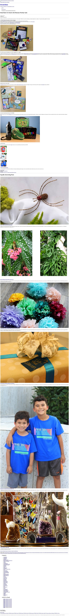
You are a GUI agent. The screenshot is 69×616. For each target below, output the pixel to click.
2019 (4, 602)
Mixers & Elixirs (6, 581)
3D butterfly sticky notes (3, 84)
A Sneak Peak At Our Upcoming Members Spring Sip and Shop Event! (10, 328)
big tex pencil (7, 54)
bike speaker (32, 21)
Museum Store (4, 9)
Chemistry (5, 562)
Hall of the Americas (6, 574)
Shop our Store (12, 6)
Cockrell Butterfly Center (7, 564)
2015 (4, 605)
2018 (4, 603)
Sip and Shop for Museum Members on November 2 (7, 383)
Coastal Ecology (6, 563)
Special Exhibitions (6, 590)
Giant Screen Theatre (6, 572)
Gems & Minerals (6, 571)
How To (5, 576)
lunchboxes (10, 114)
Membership (5, 580)
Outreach (5, 583)
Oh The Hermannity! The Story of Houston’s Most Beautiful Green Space (33, 552)
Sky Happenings (6, 589)
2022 (4, 600)
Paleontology (5, 584)
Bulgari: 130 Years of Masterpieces (8, 560)
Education (5, 565)
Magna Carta (5, 578)
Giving (4, 573)
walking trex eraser (26, 53)
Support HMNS (2, 2)
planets (64, 53)
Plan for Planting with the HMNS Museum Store (6, 279)
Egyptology (5, 566)
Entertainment (5, 567)
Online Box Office (5, 6)
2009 (4, 607)
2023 (4, 599)
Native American (6, 582)
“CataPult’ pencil (63, 54)
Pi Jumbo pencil (14, 54)
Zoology (5, 595)
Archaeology (5, 558)
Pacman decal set (18, 22)
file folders (43, 84)
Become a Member (7, 2)
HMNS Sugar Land (6, 575)
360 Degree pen (34, 54)
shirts (11, 144)
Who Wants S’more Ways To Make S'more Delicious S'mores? (8, 172)
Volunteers (5, 592)
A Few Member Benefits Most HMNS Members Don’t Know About (51, 552)
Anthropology (5, 557)
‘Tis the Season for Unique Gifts (4, 547)
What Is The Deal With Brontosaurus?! (21, 553)
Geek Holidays (5, 570)
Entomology (5, 568)
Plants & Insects (6, 585)
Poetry (4, 586)
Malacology (5, 579)
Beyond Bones (4, 4)
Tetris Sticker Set (12, 22)
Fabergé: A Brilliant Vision (7, 569)
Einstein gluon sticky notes (20, 84)
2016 (4, 604)
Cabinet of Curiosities (6, 561)
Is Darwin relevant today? (20, 552)
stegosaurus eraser (36, 53)
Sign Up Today (2, 612)
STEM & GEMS (6, 591)
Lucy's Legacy (5, 577)
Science (4, 587)
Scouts (4, 588)
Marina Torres (6, 167)
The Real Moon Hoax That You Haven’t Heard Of (10, 552)
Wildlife (5, 593)
